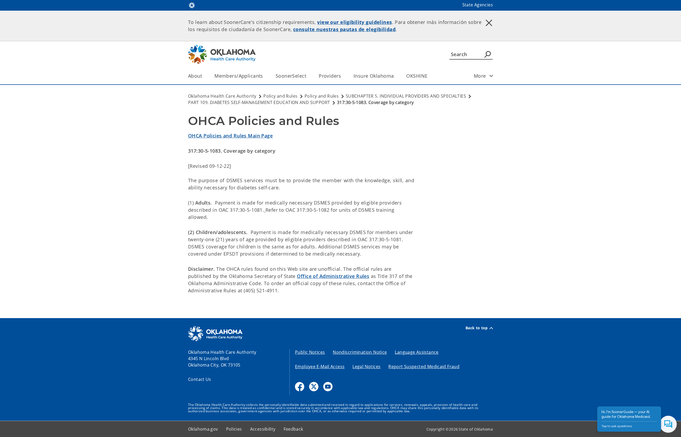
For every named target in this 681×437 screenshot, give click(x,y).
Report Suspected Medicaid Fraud (423, 366)
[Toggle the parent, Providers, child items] (342, 76)
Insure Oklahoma (374, 76)
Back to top (477, 328)
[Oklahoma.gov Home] (192, 4)
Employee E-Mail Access (319, 366)
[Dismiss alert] (489, 23)
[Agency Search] (487, 54)
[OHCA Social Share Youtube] (328, 386)
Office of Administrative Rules (333, 276)
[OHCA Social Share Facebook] (299, 386)
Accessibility (263, 429)
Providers (330, 76)
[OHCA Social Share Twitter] (313, 386)
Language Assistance (416, 352)
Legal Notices (366, 366)
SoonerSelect (291, 76)
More (480, 76)
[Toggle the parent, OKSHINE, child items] (429, 76)
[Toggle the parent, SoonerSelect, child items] (308, 76)
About (195, 76)
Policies (234, 429)
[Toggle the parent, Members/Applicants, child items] (265, 76)
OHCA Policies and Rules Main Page (230, 135)
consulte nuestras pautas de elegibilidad (344, 29)
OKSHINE (416, 76)
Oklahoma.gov (203, 429)
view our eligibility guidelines (354, 22)
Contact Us (199, 379)
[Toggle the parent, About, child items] (203, 76)
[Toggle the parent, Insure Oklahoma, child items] (395, 76)
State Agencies (477, 5)
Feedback (293, 429)
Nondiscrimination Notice (360, 352)
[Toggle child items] (491, 75)
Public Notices (310, 352)
